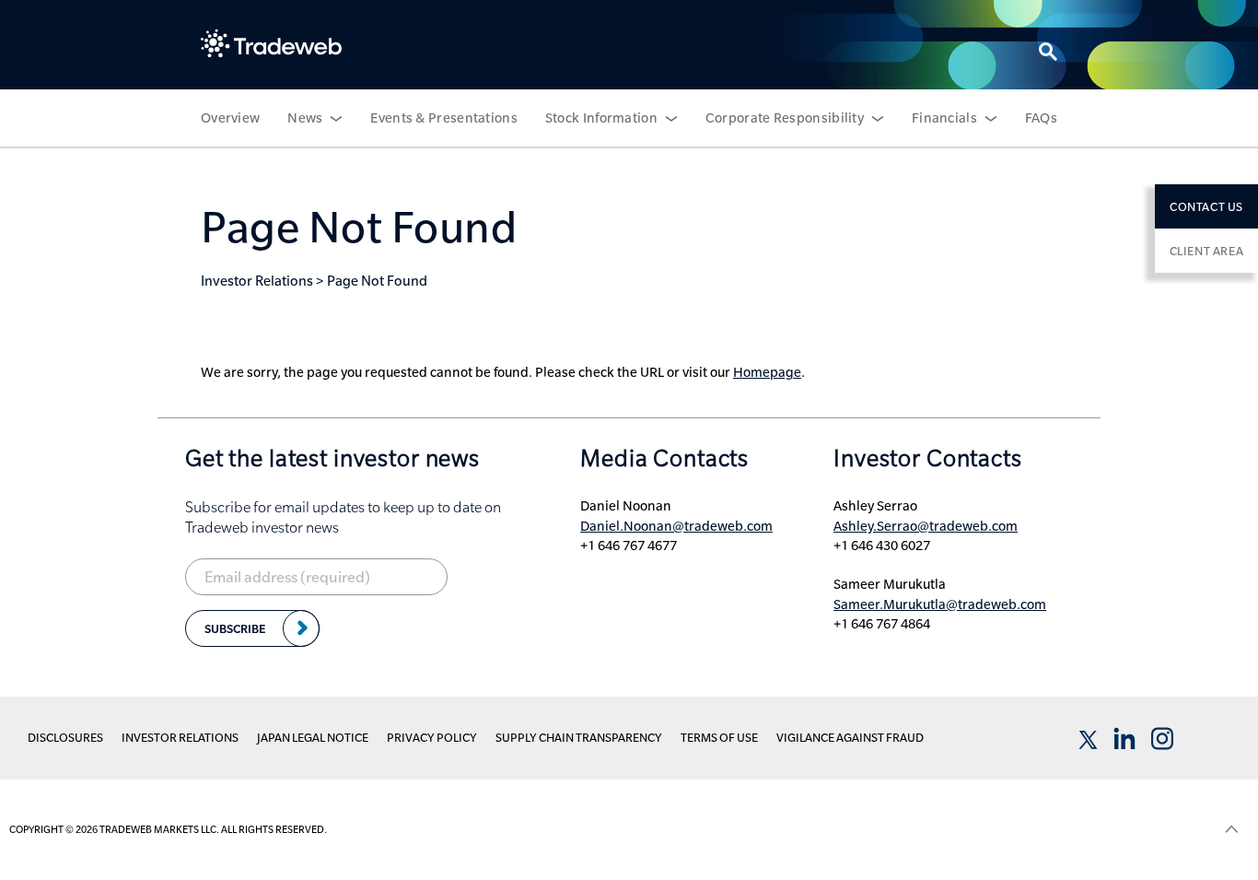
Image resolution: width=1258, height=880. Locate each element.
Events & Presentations (444, 118)
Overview (230, 118)
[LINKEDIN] (1124, 738)
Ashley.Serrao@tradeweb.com (925, 526)
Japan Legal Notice (312, 737)
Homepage (767, 372)
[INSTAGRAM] (1162, 738)
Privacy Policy (432, 737)
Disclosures (65, 737)
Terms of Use (719, 737)
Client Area (1207, 250)
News (304, 118)
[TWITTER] (1087, 738)
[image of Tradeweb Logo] (271, 43)
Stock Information (601, 118)
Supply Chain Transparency (578, 737)
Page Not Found (377, 280)
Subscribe (234, 628)
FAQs (1041, 118)
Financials (944, 118)
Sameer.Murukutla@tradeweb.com (939, 604)
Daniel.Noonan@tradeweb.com (676, 526)
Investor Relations (257, 280)
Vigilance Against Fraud (850, 737)
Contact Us (1206, 206)
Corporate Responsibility (784, 118)
